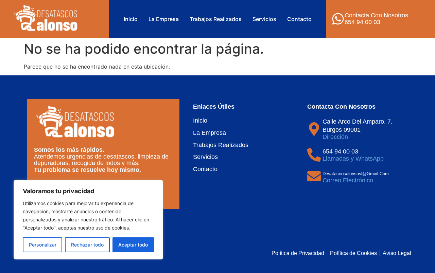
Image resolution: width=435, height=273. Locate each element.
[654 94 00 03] (314, 155)
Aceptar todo (133, 245)
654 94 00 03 (340, 151)
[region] (88, 219)
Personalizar (42, 245)
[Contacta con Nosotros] (338, 18)
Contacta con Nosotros (376, 15)
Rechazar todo (87, 245)
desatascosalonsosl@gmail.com (356, 173)
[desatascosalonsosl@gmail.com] (314, 176)
